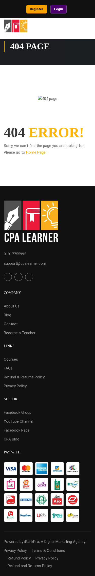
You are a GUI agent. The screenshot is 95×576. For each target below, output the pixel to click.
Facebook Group (17, 412)
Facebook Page (17, 430)
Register (36, 9)
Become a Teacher (19, 333)
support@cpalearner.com (25, 263)
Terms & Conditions (48, 550)
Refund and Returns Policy (30, 566)
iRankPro (31, 541)
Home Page (36, 152)
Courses (11, 359)
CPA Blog (11, 439)
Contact (11, 324)
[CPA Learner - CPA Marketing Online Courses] (16, 28)
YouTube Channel (18, 421)
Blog (7, 315)
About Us (12, 306)
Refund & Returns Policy (24, 377)
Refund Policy (19, 558)
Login (58, 9)
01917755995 (15, 254)
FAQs (8, 368)
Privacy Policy (15, 386)
